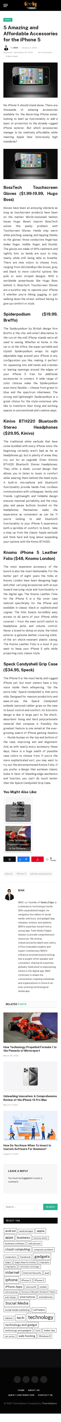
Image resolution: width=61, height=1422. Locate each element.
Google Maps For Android (25, 1262)
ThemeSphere (49, 1403)
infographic (44, 1262)
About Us (34, 1390)
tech (20, 1318)
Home (21, 1390)
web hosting (26, 1336)
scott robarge (10, 1297)
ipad (47, 1273)
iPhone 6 (39, 1280)
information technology (29, 1267)
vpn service (10, 1336)
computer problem (43, 1249)
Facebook (25, 1257)
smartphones (46, 1297)
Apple (8, 20)
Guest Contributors (21, 1395)
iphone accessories (41, 873)
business (23, 1237)
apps (9, 1237)
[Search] (56, 5)
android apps (26, 1231)
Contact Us (45, 1395)
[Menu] (5, 5)
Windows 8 (45, 1336)
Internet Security (32, 1273)
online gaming (11, 1292)
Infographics (10, 1267)
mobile (43, 1287)
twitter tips (49, 1330)
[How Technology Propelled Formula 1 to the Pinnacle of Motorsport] (30, 1027)
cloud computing (17, 1249)
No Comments (45, 52)
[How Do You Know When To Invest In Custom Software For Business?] (30, 1126)
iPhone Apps (13, 1286)
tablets (9, 1318)
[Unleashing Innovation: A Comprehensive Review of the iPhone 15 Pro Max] (30, 1077)
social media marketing (17, 1310)
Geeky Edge (47, 902)
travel (37, 1331)
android (10, 1231)
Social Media (16, 1303)
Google (8, 1262)
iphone (8, 873)
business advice (40, 1238)
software (39, 1309)
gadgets (42, 1256)
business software (15, 1243)
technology (41, 1317)
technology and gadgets (18, 1330)
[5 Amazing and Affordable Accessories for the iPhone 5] (30, 80)
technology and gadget (21, 1325)
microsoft (31, 1287)
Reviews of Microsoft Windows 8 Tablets (38, 1292)
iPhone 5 (21, 873)
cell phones (34, 1243)
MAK (16, 48)
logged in (27, 1178)
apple (41, 1231)
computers (10, 1257)
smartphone (27, 1296)
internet (12, 1272)
